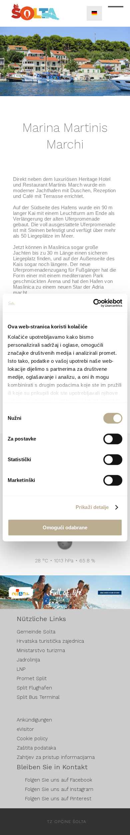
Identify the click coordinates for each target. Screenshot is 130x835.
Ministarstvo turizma (41, 650)
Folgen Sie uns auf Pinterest (58, 799)
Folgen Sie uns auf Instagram (59, 789)
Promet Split (32, 678)
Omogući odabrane (65, 527)
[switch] (112, 439)
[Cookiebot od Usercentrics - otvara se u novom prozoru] (93, 303)
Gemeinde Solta (36, 632)
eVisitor (25, 729)
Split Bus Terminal (38, 697)
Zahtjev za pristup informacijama (56, 757)
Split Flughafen (34, 688)
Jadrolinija (28, 660)
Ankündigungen (34, 720)
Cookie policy (32, 739)
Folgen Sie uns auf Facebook (58, 780)
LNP (21, 669)
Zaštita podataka (36, 748)
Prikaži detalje (92, 507)
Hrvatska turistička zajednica (50, 641)
